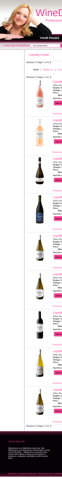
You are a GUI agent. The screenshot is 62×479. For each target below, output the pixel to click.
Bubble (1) (48, 70)
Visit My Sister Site (16, 441)
